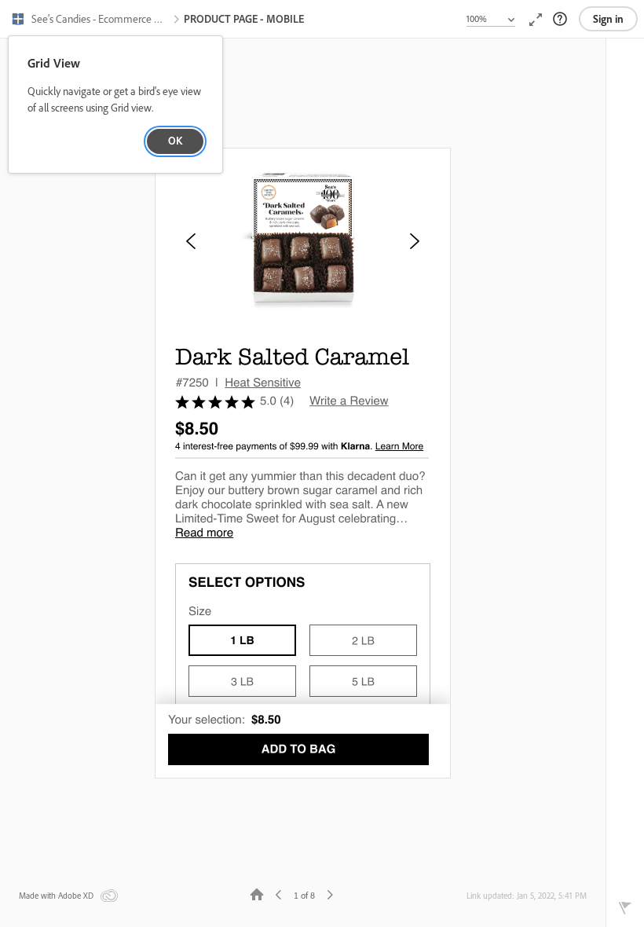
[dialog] (115, 104)
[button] (90, 20)
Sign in (608, 19)
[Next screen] (330, 894)
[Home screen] (257, 894)
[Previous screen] (279, 894)
